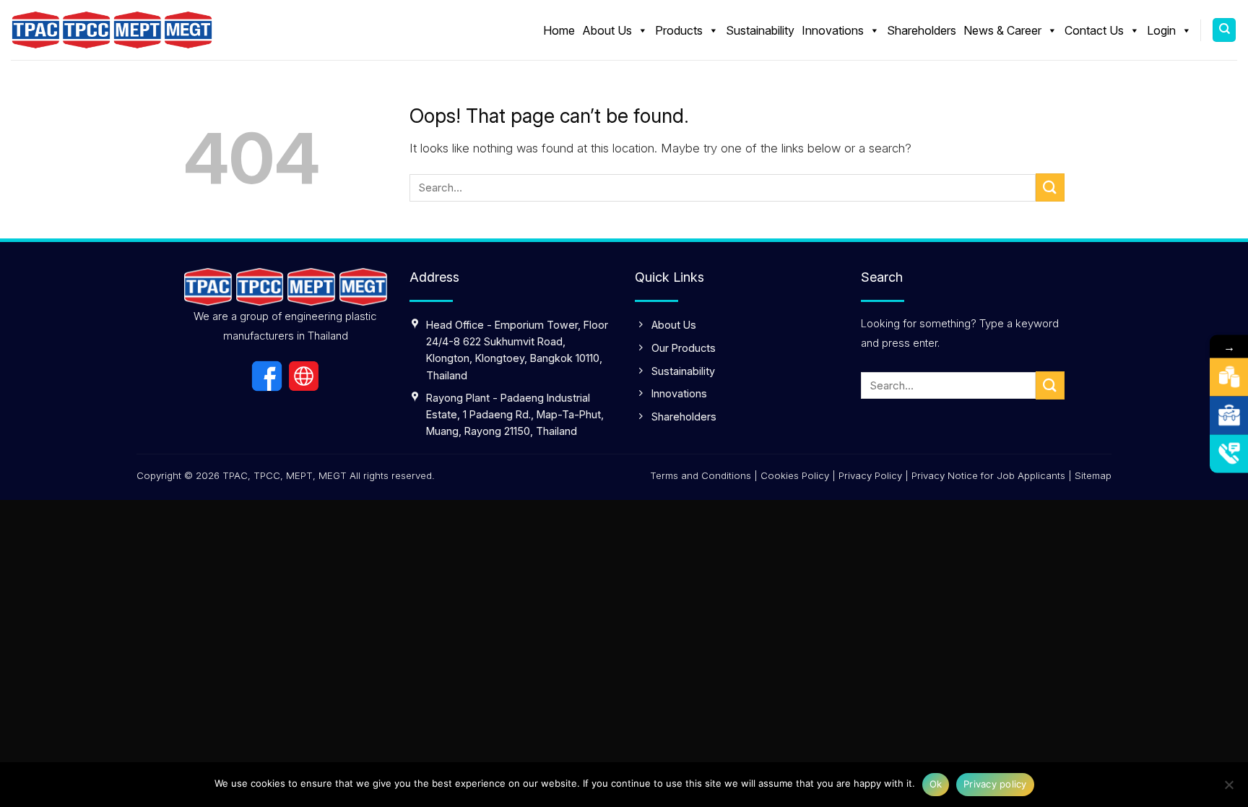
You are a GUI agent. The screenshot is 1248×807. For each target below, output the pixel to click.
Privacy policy (995, 784)
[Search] (1224, 30)
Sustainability (760, 30)
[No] (1228, 788)
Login (1161, 30)
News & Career (1002, 30)
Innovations (833, 30)
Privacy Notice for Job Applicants (988, 475)
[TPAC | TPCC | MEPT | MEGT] (112, 30)
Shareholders (921, 30)
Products (679, 30)
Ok (936, 784)
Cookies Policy (794, 475)
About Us (607, 30)
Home (559, 30)
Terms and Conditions (700, 475)
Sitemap (1093, 475)
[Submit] (1050, 187)
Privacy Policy (870, 475)
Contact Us (1094, 30)
